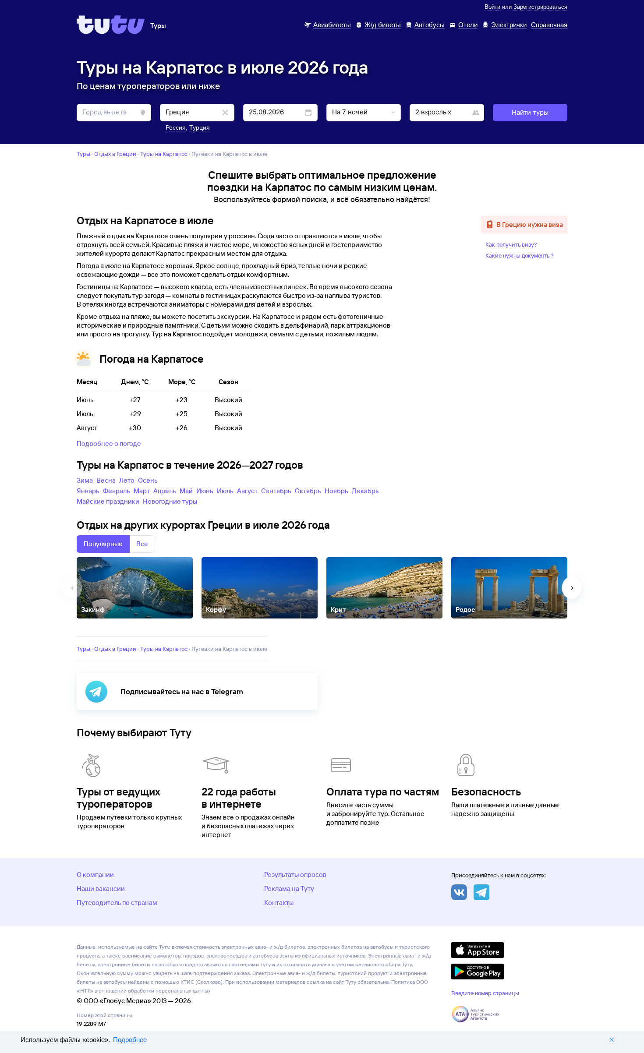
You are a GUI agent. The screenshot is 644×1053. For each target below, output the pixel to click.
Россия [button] (176, 127)
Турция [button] (199, 127)
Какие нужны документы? (519, 255)
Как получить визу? (511, 244)
